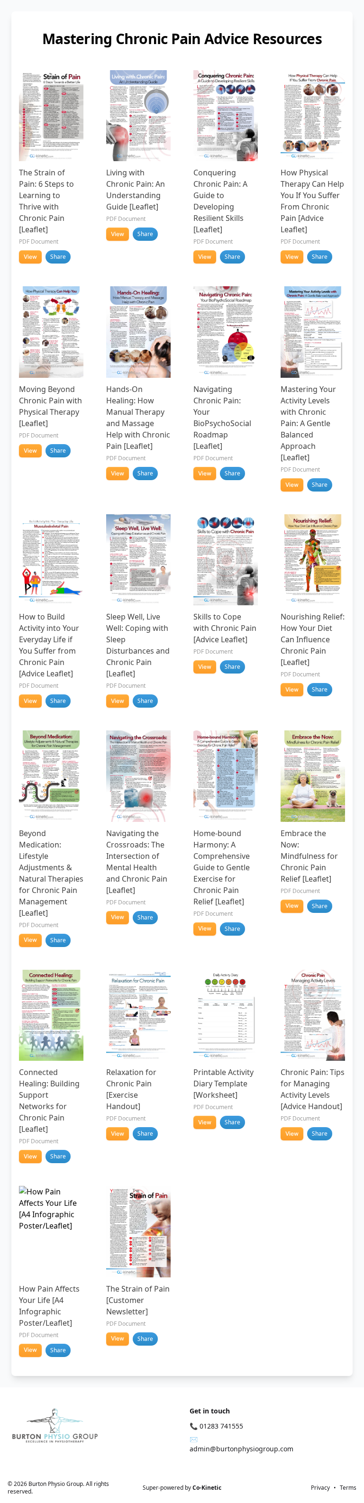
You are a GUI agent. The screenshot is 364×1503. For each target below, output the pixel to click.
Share (58, 257)
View (30, 256)
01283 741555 (221, 1425)
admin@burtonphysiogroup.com (241, 1448)
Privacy (320, 1488)
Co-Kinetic (206, 1488)
